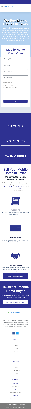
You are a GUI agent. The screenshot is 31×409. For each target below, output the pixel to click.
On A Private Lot (9, 85)
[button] (28, 8)
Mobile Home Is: (7, 82)
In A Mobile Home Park (11, 87)
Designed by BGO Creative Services (15, 407)
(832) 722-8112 (15, 386)
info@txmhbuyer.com (15, 392)
